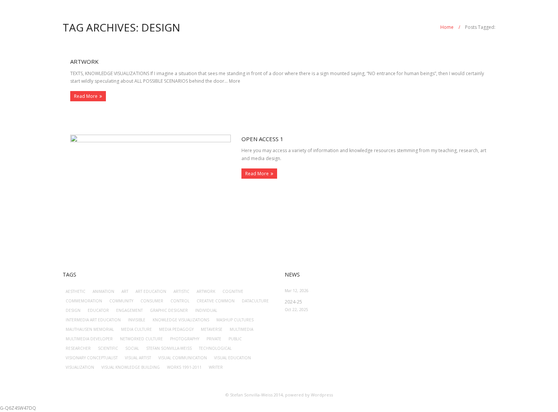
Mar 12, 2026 (297, 290)
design (73, 310)
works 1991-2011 (184, 367)
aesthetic (75, 291)
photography (184, 338)
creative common (216, 300)
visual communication (182, 357)
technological (215, 348)
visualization (80, 367)
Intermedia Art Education (93, 319)
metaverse (211, 329)
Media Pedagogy (176, 329)
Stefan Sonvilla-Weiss (169, 348)
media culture (136, 329)
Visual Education (232, 357)
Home (447, 27)
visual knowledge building (130, 367)
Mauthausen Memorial (90, 329)
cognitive (232, 291)
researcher (78, 348)
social (132, 348)
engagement (129, 310)
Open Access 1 (262, 139)
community (121, 300)
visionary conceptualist (92, 357)
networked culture (141, 338)
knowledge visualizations (181, 319)
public (235, 338)
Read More (86, 96)
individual (206, 310)
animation (103, 291)
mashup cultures (235, 319)
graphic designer (169, 310)
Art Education (151, 291)
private (213, 338)
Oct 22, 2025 (296, 309)
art (124, 291)
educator (98, 310)
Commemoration (84, 300)
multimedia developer (89, 338)
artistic (181, 291)
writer (216, 367)
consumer (151, 300)
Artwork (84, 61)
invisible (136, 319)
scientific (108, 348)
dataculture (255, 300)
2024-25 (293, 302)
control (179, 300)
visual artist (138, 357)
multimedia (241, 329)
